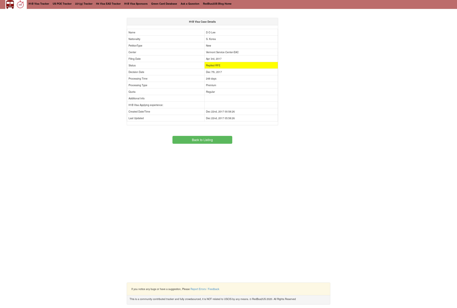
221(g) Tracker (83, 3)
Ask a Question (190, 3)
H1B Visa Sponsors (136, 3)
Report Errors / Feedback (204, 289)
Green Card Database (164, 3)
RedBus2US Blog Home (217, 3)
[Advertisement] (313, 43)
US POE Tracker (62, 3)
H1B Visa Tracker (39, 3)
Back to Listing (202, 139)
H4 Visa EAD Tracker (108, 3)
